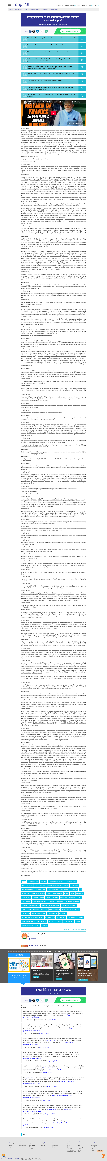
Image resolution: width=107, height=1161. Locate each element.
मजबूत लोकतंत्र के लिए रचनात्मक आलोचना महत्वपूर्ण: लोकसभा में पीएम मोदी (53, 19)
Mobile (66, 894)
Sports (79, 898)
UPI (81, 890)
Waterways (58, 921)
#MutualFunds (67, 1095)
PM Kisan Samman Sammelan (31, 905)
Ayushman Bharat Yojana (68, 905)
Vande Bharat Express (28, 921)
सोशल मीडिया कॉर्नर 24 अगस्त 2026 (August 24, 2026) (19, 976)
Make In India (64, 890)
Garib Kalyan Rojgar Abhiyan (30, 909)
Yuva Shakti (79, 894)
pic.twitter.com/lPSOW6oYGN (32, 1111)
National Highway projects (75, 917)
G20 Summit (74, 886)
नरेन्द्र (21, 5)
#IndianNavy (56, 1123)
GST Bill (78, 921)
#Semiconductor (69, 1042)
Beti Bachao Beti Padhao (67, 898)
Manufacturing (57, 894)
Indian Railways (41, 921)
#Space (61, 1082)
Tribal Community (27, 886)
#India (61, 1095)
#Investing (55, 1095)
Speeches (44, 925)
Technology (25, 894)
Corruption (59, 902)
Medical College (50, 917)
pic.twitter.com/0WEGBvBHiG (32, 1058)
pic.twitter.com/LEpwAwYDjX (32, 1044)
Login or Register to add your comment (75, 930)
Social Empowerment (54, 886)
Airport (50, 921)
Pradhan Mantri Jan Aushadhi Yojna (32, 917)
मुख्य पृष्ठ (11, 10)
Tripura (37, 925)
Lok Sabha (44, 882)
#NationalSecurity (65, 1123)
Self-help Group (52, 913)
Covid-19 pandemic (40, 886)
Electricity (44, 909)
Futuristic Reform (40, 890)
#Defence (67, 1015)
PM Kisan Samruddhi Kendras (50, 905)
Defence (51, 902)
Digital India (73, 890)
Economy (65, 886)
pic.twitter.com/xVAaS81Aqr (31, 1031)
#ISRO (65, 1082)
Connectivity (26, 913)
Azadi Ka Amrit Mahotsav (56, 882)
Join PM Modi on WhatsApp (70, 31)
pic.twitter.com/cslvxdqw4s (31, 1125)
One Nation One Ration (72, 902)
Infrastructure (61, 917)
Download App (83, 980)
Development (26, 902)
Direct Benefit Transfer (38, 894)
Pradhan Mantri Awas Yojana (70, 909)
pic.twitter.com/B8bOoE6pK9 (32, 1017)
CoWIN (49, 894)
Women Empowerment (39, 913)
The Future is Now (27, 890)
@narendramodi (51, 1040)
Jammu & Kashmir (27, 925)
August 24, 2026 (51, 1020)
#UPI (70, 1029)
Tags (23, 882)
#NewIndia (71, 1082)
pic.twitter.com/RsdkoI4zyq (31, 1097)
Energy (48, 898)
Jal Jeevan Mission (54, 909)
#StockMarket (68, 1109)
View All (36, 977)
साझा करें (33, 938)
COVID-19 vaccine (53, 890)
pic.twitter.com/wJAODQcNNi (32, 1084)
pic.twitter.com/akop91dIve (54, 1070)
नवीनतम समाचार (19, 10)
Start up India (26, 898)
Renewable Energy (38, 898)
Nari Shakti (62, 913)
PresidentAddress (71, 882)
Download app (4, 1158)
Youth (72, 894)
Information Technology (39, 902)
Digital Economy (68, 921)
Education (55, 898)
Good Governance (33, 882)
